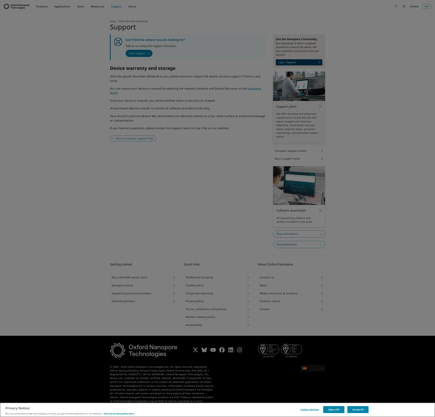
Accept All (358, 409)
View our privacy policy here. (119, 413)
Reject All (333, 409)
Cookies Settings (309, 409)
